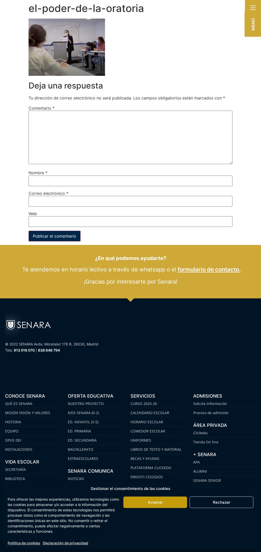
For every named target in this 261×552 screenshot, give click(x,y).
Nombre (38, 173)
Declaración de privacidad (65, 543)
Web (33, 214)
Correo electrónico (48, 193)
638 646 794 (49, 350)
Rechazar (221, 502)
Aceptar (155, 502)
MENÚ (253, 24)
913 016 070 (24, 350)
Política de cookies (24, 543)
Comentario (42, 108)
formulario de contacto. (209, 269)
